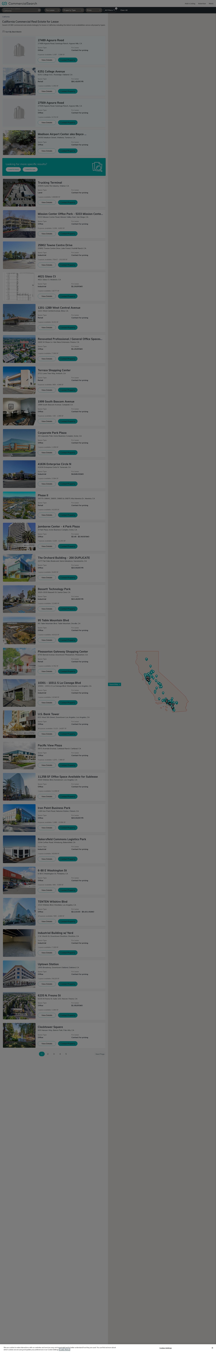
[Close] (212, 1347)
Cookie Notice (65, 1350)
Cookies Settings (166, 1348)
